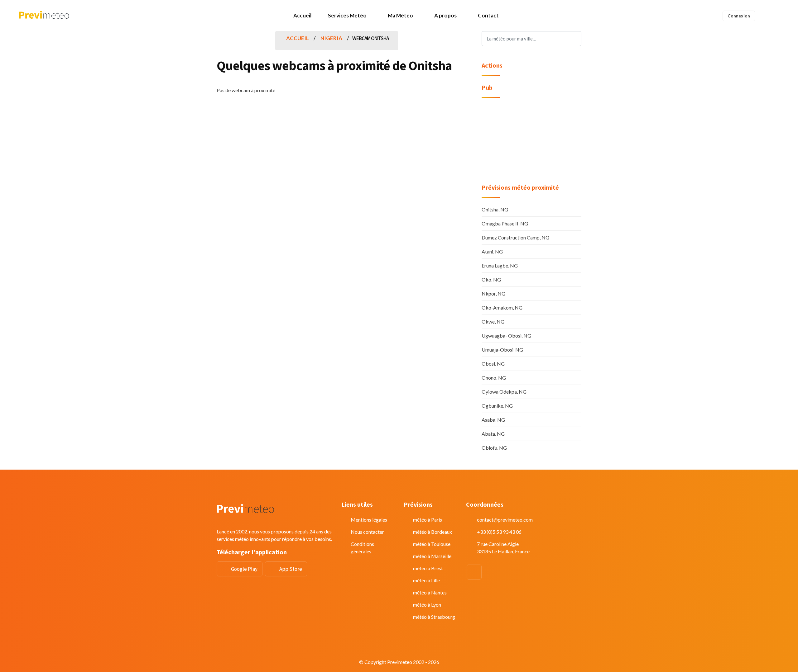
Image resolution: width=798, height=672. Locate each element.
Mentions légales (369, 520)
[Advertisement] (531, 145)
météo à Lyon (427, 605)
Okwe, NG (493, 321)
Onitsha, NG (495, 209)
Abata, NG (493, 434)
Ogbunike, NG (497, 406)
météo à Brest (428, 568)
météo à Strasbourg (434, 617)
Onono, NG (494, 378)
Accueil (302, 15)
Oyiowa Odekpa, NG (504, 392)
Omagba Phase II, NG (505, 223)
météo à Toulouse (431, 544)
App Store (290, 569)
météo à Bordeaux (432, 532)
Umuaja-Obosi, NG (502, 350)
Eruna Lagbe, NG (500, 265)
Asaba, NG (493, 420)
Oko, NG (491, 279)
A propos (445, 15)
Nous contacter (367, 532)
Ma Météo (400, 15)
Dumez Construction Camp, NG (515, 237)
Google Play (244, 569)
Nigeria (331, 38)
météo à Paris (427, 520)
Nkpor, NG (493, 293)
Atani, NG (492, 251)
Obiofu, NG (494, 448)
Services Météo (347, 15)
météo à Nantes (430, 592)
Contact (488, 15)
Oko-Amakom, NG (502, 307)
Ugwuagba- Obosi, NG (506, 335)
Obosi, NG (493, 364)
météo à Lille (426, 580)
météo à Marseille (432, 556)
